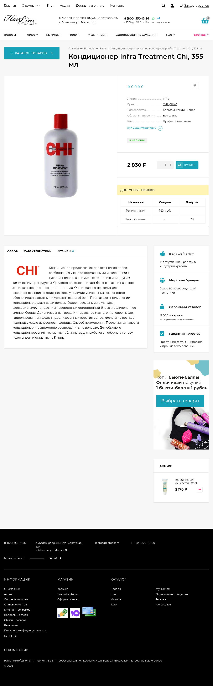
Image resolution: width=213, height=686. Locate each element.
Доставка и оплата (90, 5)
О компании (31, 5)
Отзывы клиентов (15, 604)
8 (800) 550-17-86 (136, 18)
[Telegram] (158, 18)
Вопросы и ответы (16, 614)
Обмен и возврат (15, 620)
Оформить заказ (67, 599)
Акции (65, 5)
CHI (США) (170, 104)
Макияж (116, 599)
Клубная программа (17, 609)
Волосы (89, 48)
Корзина (62, 588)
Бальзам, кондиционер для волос (121, 48)
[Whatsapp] (153, 18)
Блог (50, 5)
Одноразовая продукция (172, 594)
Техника (161, 599)
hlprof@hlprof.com (107, 542)
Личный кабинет (68, 594)
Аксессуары (163, 604)
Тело (114, 604)
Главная (10, 5)
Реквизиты (11, 625)
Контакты (117, 5)
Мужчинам (163, 588)
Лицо (114, 594)
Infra (166, 98)
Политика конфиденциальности (25, 630)
